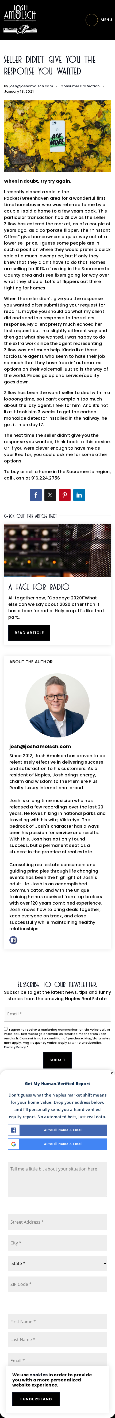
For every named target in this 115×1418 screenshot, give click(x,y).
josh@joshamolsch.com (31, 86)
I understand (36, 1399)
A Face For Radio (39, 587)
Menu (106, 19)
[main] (57, 506)
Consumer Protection (80, 86)
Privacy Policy (15, 1047)
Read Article (29, 632)
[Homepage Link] (20, 13)
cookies (38, 1375)
